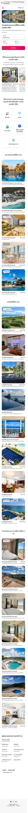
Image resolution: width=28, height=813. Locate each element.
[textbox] (7, 43)
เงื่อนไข (18, 805)
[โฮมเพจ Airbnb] (3, 7)
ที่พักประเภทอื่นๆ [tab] (6, 739)
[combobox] (13, 38)
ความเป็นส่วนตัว (11, 805)
